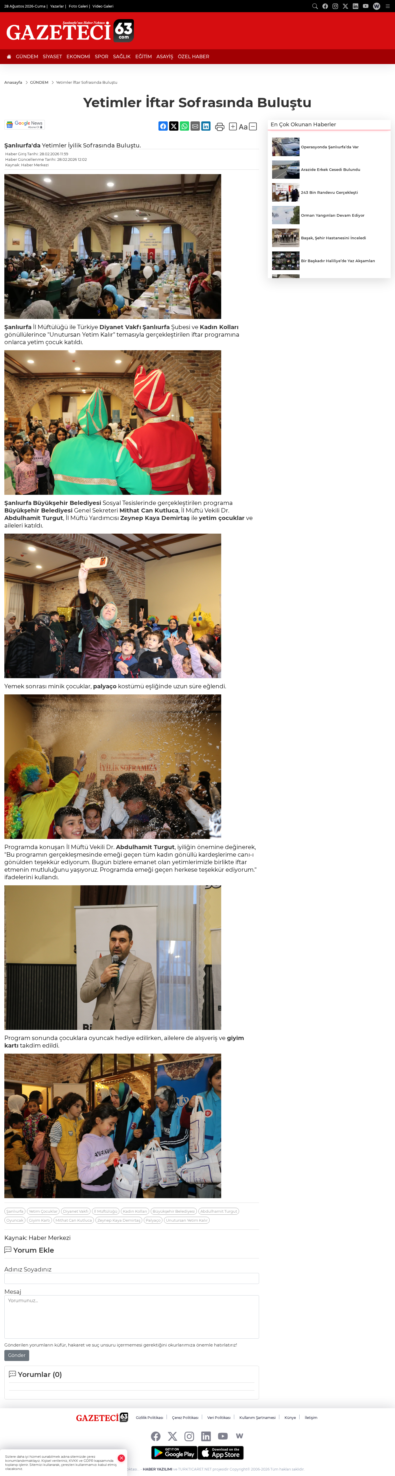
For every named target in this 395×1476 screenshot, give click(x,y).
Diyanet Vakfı (120, 327)
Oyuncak (14, 1220)
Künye (290, 1417)
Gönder (16, 1355)
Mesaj (12, 1291)
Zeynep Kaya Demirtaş (155, 517)
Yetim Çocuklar (43, 1211)
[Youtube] (222, 1436)
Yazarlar (57, 6)
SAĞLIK (122, 56)
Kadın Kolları (219, 327)
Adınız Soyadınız (27, 1269)
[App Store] (221, 1453)
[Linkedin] (206, 1436)
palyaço (105, 686)
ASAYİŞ (164, 56)
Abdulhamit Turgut (33, 517)
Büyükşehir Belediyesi (67, 502)
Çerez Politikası (185, 1417)
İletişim (311, 1417)
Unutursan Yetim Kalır (187, 1220)
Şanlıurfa (18, 327)
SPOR (101, 56)
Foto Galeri (78, 6)
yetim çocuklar (222, 517)
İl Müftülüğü (105, 1211)
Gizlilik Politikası (149, 1417)
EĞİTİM (143, 56)
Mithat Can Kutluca (148, 510)
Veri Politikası (218, 1417)
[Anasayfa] (9, 56)
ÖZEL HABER (193, 56)
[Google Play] (174, 1453)
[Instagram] (189, 1436)
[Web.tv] (376, 6)
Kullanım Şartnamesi (257, 1417)
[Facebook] (155, 1436)
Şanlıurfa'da (22, 145)
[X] (172, 1436)
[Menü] (388, 6)
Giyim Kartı (39, 1220)
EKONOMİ (78, 56)
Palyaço (153, 1220)
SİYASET (52, 56)
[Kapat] (121, 1458)
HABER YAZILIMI (157, 1469)
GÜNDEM (27, 56)
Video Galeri (103, 6)
